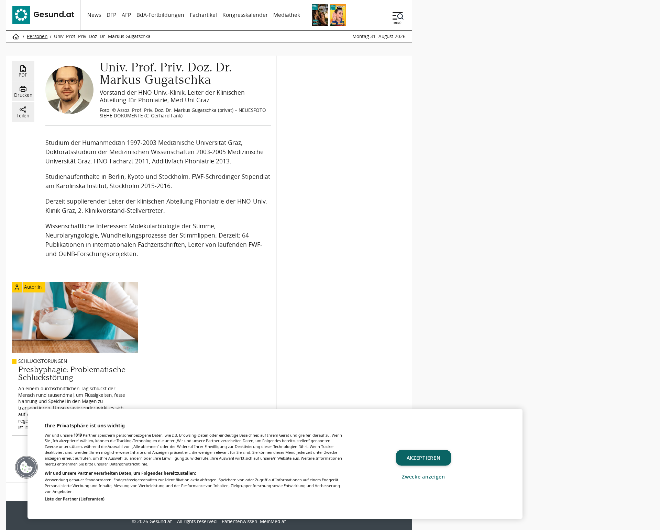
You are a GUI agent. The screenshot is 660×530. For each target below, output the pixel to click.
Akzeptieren (424, 457)
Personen (37, 36)
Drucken (23, 95)
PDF (23, 75)
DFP (111, 15)
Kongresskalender (245, 15)
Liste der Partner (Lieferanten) (74, 499)
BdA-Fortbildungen (160, 15)
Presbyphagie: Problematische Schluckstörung (71, 373)
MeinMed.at (273, 521)
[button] (26, 467)
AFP (126, 15)
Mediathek (286, 15)
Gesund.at (161, 521)
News (94, 15)
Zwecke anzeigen (423, 476)
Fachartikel (203, 15)
